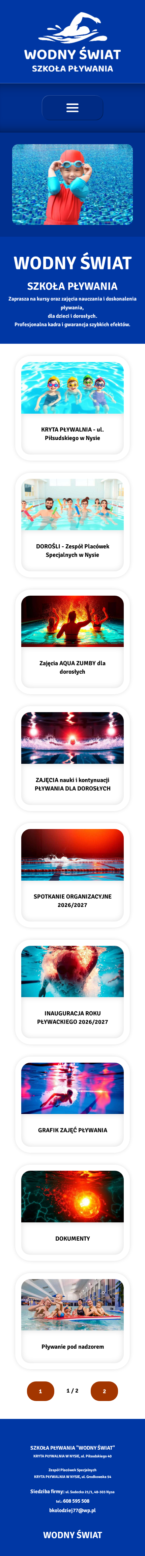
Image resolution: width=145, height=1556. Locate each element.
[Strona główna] (72, 42)
